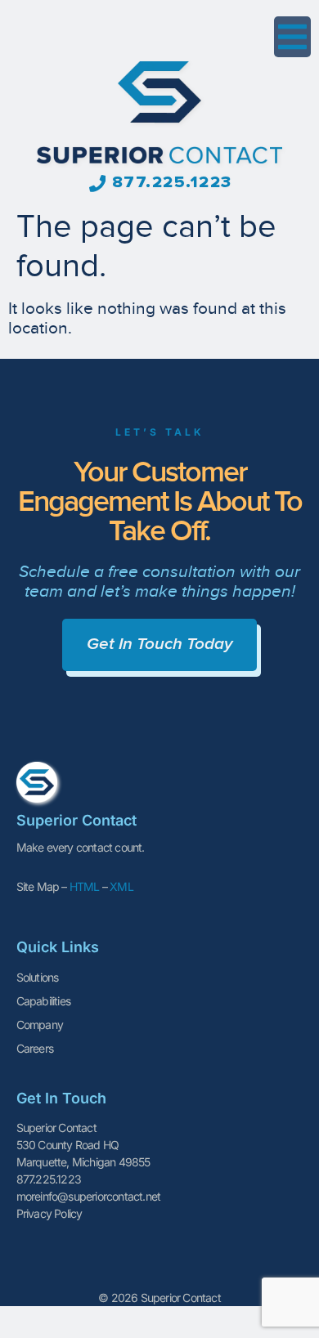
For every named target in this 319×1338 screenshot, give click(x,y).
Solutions (37, 977)
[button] (292, 36)
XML (121, 886)
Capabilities (43, 1001)
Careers (34, 1048)
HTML (85, 886)
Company (39, 1024)
